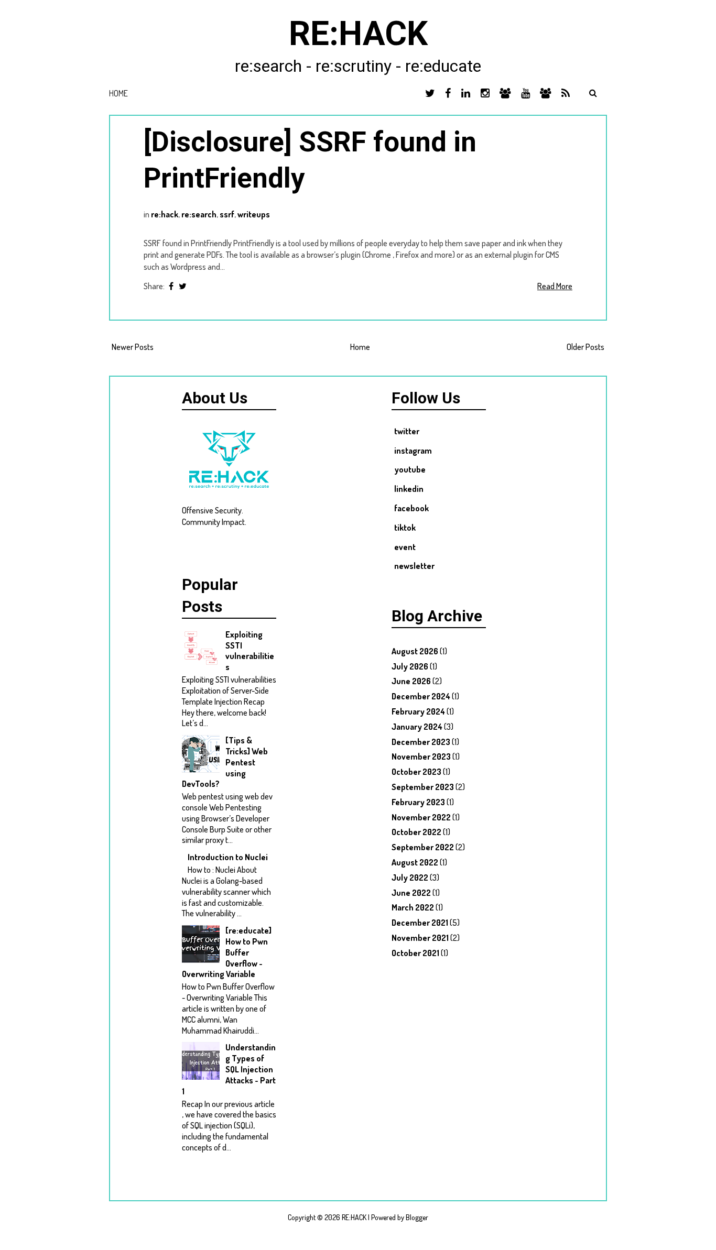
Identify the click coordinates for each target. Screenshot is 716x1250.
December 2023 (421, 742)
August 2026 (415, 651)
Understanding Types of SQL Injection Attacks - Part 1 (229, 1069)
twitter (406, 431)
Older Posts (585, 347)
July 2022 (410, 877)
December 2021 (420, 922)
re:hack (164, 214)
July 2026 (410, 666)
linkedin (409, 489)
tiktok (405, 527)
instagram (413, 450)
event (405, 547)
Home (118, 93)
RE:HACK (358, 33)
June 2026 (411, 681)
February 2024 (418, 711)
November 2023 (421, 756)
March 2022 (413, 907)
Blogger (417, 1217)
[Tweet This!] (182, 286)
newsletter (414, 566)
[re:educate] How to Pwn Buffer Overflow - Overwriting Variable (227, 952)
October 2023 (416, 771)
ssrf (227, 214)
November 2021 (420, 938)
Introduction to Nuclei (228, 857)
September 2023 (423, 787)
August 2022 (415, 862)
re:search (198, 214)
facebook (411, 508)
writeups (253, 214)
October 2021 (415, 953)
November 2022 (421, 817)
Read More (554, 286)
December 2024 (421, 696)
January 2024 (417, 726)
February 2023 (418, 802)
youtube (410, 469)
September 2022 (423, 847)
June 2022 (411, 892)
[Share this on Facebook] (171, 286)
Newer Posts (133, 347)
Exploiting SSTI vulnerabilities (249, 650)
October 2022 (416, 832)
